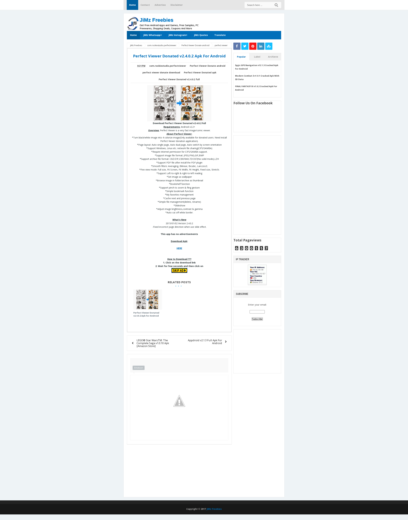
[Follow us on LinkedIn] (260, 46)
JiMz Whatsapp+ (152, 35)
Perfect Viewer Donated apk (200, 72)
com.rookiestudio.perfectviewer (167, 65)
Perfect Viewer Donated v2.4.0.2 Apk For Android (146, 314)
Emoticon (138, 367)
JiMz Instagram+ (177, 35)
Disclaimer (177, 4)
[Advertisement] (244, 21)
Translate (220, 35)
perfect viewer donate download (161, 72)
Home (132, 4)
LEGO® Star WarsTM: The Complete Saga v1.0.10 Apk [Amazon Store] (153, 343)
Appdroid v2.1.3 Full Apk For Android (205, 341)
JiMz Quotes (201, 35)
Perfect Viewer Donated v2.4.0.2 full (179, 79)
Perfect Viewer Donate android (207, 65)
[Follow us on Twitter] (244, 46)
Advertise (160, 4)
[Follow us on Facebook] (236, 46)
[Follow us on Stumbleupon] (268, 46)
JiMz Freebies (156, 20)
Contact (145, 4)
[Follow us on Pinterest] (252, 46)
